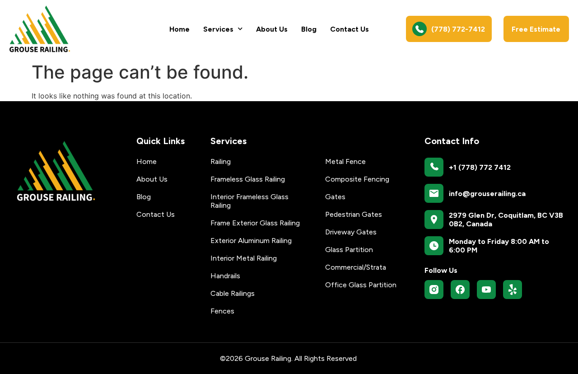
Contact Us (349, 29)
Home (179, 29)
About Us (272, 29)
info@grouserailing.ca (487, 193)
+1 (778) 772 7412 (480, 167)
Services (218, 29)
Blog (309, 29)
